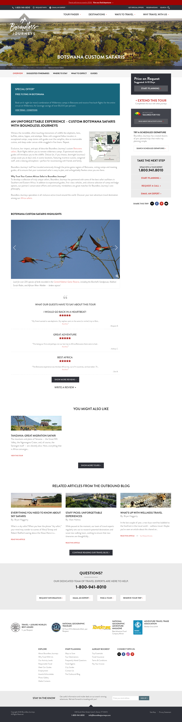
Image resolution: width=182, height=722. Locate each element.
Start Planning (150, 88)
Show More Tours (90, 465)
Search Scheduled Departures (150, 148)
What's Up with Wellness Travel (141, 513)
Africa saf (25, 198)
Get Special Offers (136, 7)
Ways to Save (70, 653)
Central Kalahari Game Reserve (66, 281)
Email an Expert (81, 598)
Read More (65, 324)
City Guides (69, 667)
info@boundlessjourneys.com (100, 715)
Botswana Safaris (41, 68)
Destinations (20, 68)
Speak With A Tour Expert (151, 169)
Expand (117, 276)
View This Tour (17, 455)
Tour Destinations (71, 657)
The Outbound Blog (72, 674)
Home (13, 68)
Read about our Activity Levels (150, 121)
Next (116, 247)
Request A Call (150, 185)
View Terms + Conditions (26, 110)
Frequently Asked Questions (75, 660)
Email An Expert (150, 193)
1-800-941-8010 (91, 587)
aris (30, 198)
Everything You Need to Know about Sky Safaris (36, 514)
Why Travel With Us (45, 657)
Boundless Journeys (24, 26)
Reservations (152, 7)
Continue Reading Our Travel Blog (90, 552)
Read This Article (18, 539)
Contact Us (69, 670)
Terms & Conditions (99, 660)
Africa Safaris (30, 68)
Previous (14, 247)
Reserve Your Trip (132, 598)
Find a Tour (106, 598)
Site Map (153, 712)
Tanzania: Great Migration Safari (33, 435)
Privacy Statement (165, 712)
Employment (43, 670)
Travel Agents (70, 663)
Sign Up (143, 698)
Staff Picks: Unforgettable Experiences (84, 514)
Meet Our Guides (45, 667)
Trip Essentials (97, 653)
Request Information (50, 598)
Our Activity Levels (45, 660)
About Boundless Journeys (48, 653)
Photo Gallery (43, 677)
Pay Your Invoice (98, 663)
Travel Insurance (98, 657)
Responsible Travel (45, 663)
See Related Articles (146, 536)
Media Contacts (44, 681)
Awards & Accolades (46, 674)
